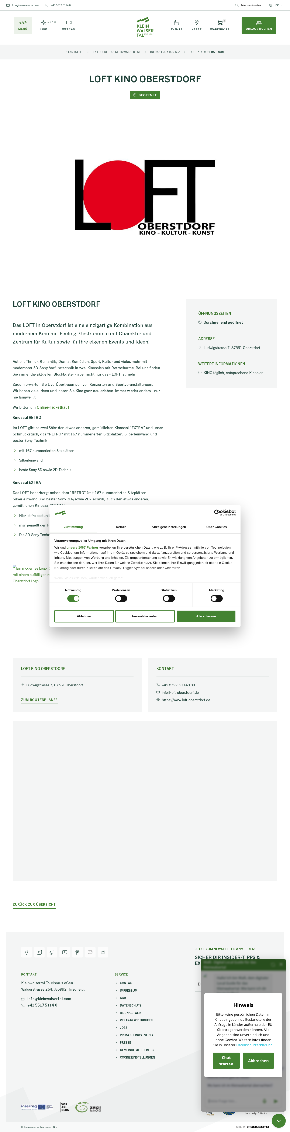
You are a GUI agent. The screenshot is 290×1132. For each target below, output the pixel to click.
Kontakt (127, 983)
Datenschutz (131, 1005)
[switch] (121, 598)
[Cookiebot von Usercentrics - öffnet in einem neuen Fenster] (217, 513)
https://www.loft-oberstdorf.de (186, 699)
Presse (125, 1042)
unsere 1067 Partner (83, 547)
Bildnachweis (131, 1013)
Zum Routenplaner (39, 700)
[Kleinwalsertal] (145, 27)
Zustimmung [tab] (73, 527)
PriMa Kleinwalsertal (137, 1035)
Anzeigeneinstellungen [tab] (169, 527)
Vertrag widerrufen (136, 1020)
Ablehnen (84, 616)
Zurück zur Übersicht (34, 904)
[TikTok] (52, 952)
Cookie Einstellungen (137, 1057)
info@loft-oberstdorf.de (180, 692)
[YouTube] (64, 952)
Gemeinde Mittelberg (137, 1050)
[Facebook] (26, 952)
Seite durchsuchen (251, 5)
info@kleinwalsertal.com (25, 5)
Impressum (128, 990)
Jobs (123, 1027)
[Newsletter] (90, 952)
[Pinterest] (77, 952)
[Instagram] (39, 952)
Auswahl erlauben (145, 616)
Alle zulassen (206, 616)
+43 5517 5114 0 (60, 5)
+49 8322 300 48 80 (178, 684)
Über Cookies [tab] (216, 527)
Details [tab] (121, 527)
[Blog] (103, 952)
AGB (123, 998)
